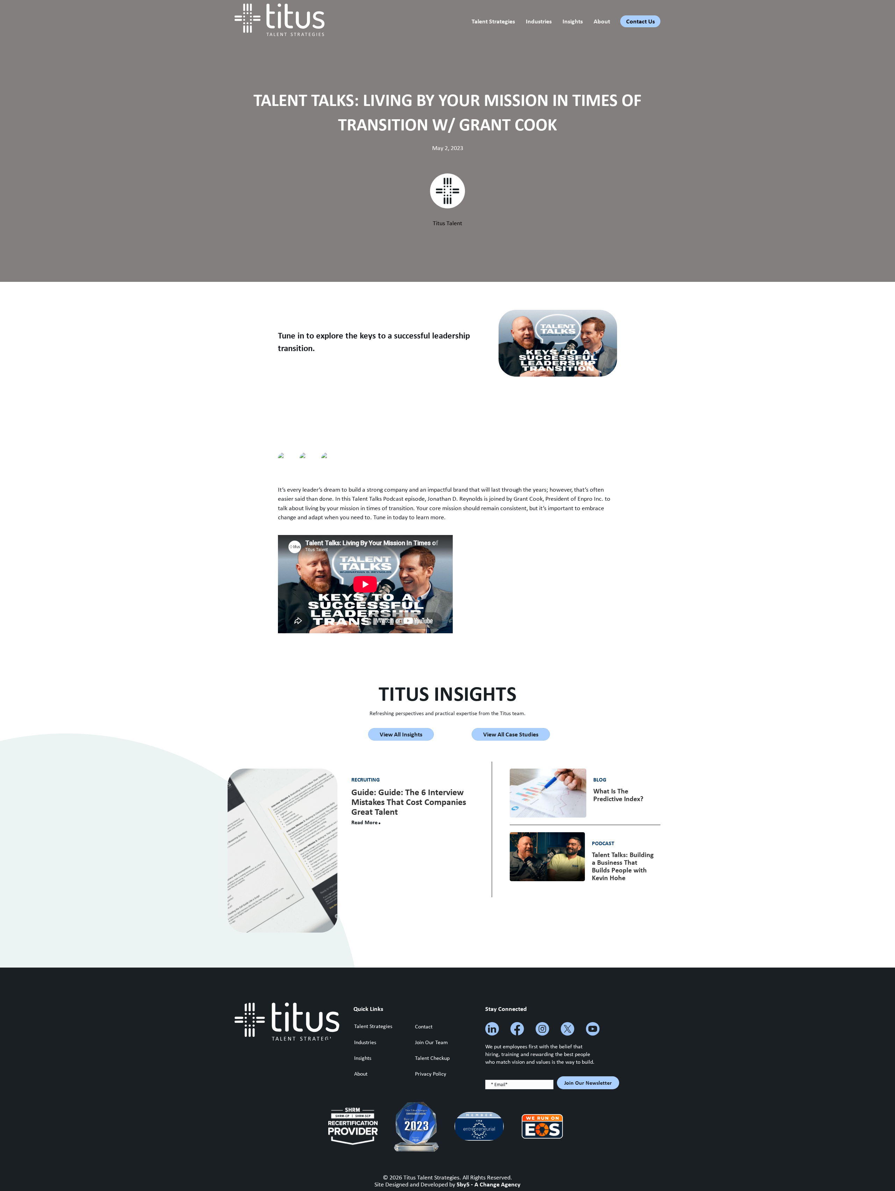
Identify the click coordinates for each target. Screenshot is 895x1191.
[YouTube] (310, 458)
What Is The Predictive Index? (618, 794)
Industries (539, 21)
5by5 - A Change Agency (489, 1184)
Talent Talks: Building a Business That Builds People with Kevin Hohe (622, 866)
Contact (423, 1026)
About (602, 21)
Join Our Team (431, 1042)
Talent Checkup (432, 1058)
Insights (573, 21)
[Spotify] (289, 458)
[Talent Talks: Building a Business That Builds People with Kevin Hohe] (547, 856)
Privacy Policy (430, 1073)
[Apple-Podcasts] (332, 458)
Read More (364, 822)
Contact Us (640, 21)
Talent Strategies (493, 21)
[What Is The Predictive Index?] (548, 792)
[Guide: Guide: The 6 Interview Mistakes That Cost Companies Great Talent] (282, 850)
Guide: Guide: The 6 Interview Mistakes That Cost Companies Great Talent (408, 802)
